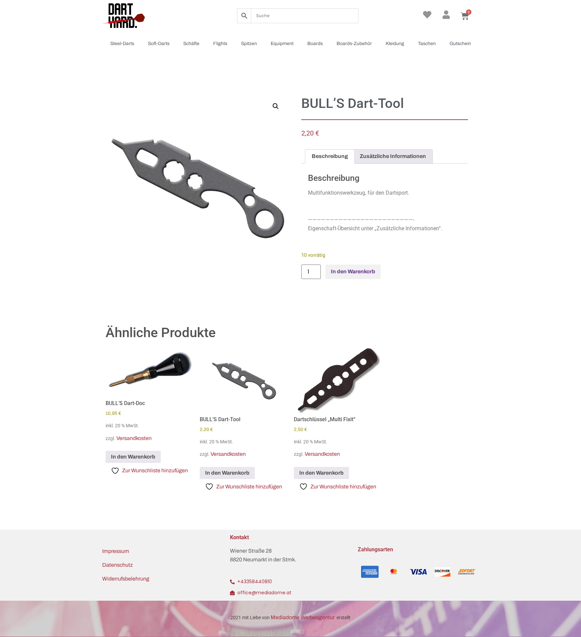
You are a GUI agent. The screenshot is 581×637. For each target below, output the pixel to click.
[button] (276, 106)
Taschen (427, 43)
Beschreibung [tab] (330, 156)
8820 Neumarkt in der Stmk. (263, 559)
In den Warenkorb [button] (133, 457)
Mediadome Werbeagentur (303, 617)
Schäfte (191, 43)
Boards (315, 43)
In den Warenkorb (353, 271)
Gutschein (460, 43)
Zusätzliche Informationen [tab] (393, 156)
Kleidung (395, 43)
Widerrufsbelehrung (125, 579)
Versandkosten (134, 438)
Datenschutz (117, 565)
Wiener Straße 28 (251, 551)
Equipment (282, 43)
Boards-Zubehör (354, 43)
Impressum (115, 551)
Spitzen (249, 43)
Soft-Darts (158, 43)
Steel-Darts (122, 43)
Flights (220, 43)
